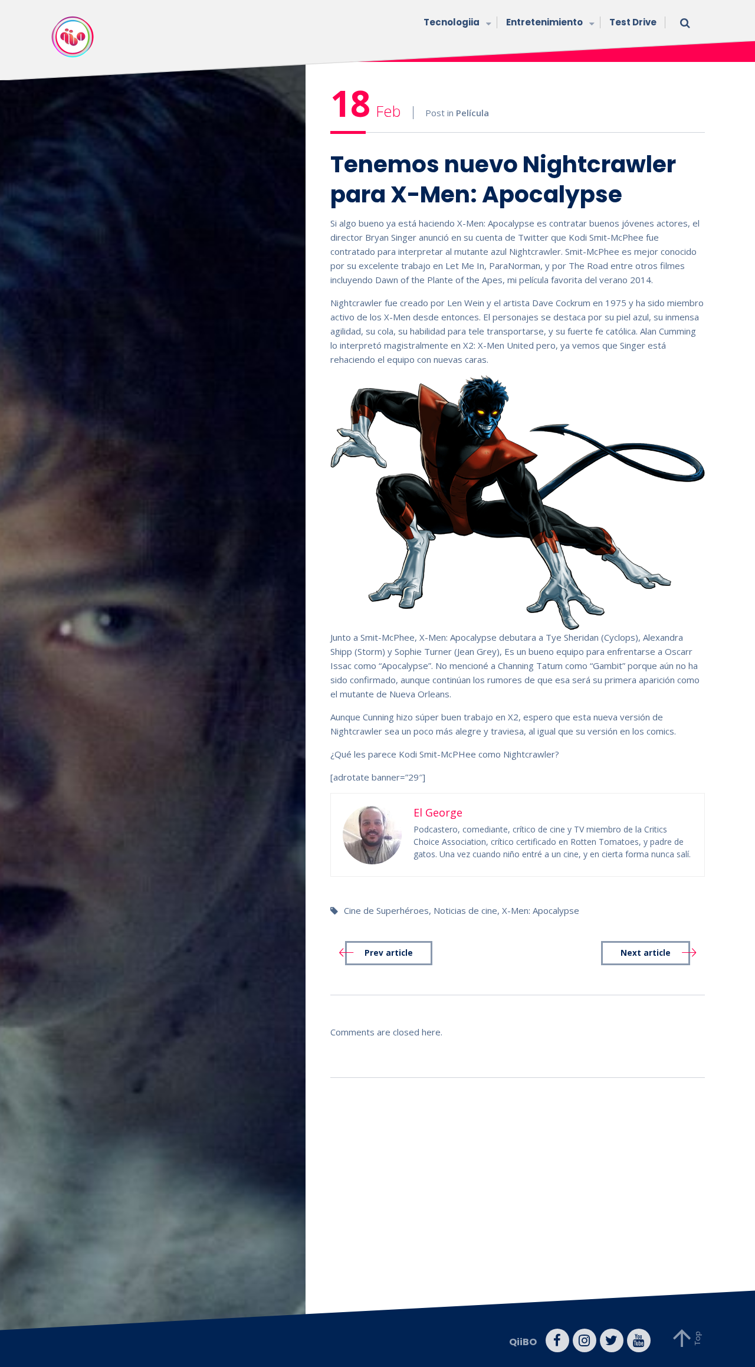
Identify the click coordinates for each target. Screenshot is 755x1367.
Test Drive (632, 22)
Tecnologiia (452, 22)
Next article (646, 953)
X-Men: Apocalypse (540, 910)
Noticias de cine (465, 910)
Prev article (389, 953)
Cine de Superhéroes (386, 910)
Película (472, 113)
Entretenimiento (544, 22)
